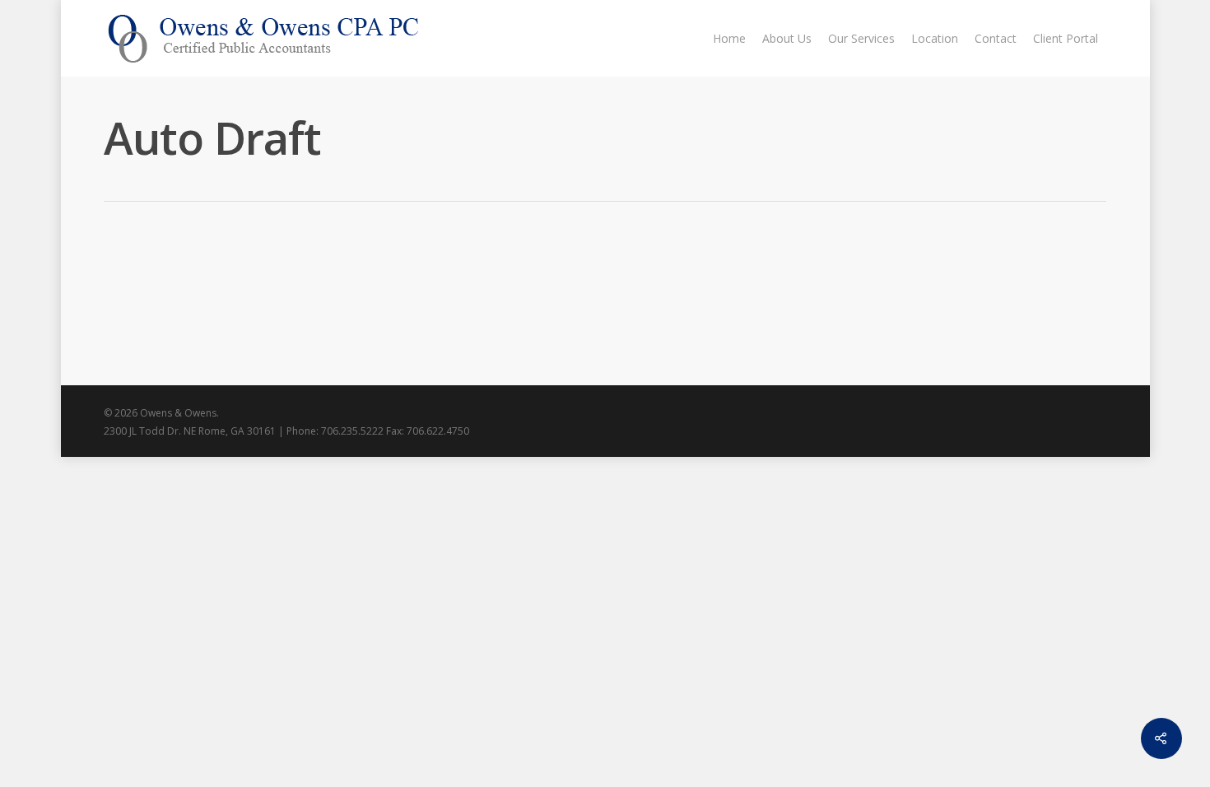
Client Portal (1065, 38)
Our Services (861, 38)
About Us (787, 38)
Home (729, 38)
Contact (996, 38)
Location (934, 38)
